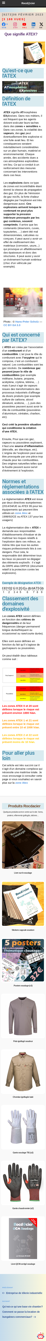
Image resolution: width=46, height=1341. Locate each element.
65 (41, 28)
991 (24, 28)
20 (33, 28)
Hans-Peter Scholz (27, 321)
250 (15, 28)
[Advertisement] (11, 50)
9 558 (5, 26)
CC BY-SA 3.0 (11, 325)
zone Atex (21, 513)
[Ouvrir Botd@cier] (40, 1335)
